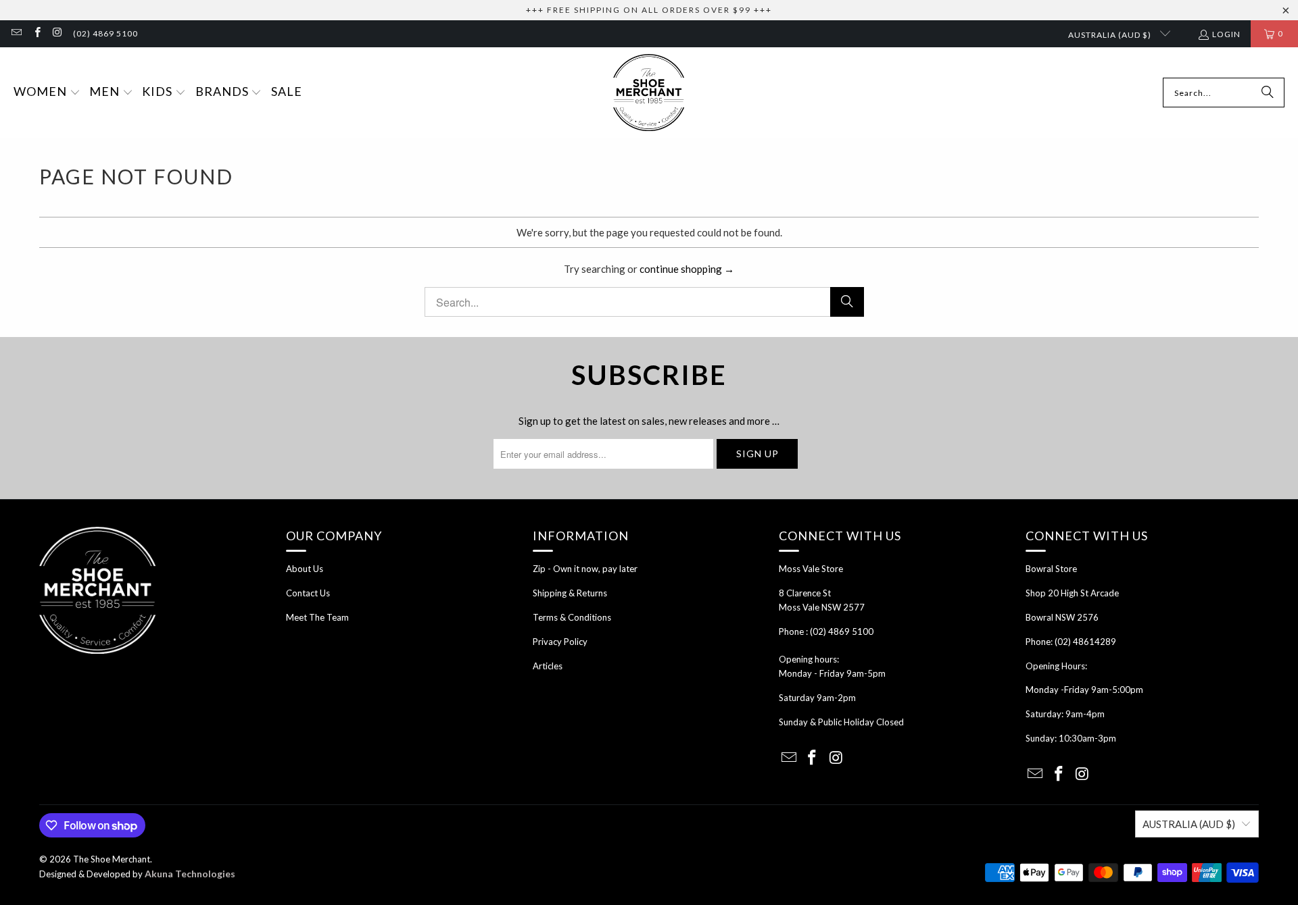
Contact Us (308, 593)
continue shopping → (687, 269)
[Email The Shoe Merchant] (16, 33)
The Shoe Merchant (111, 859)
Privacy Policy (560, 641)
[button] (47, 92)
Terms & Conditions (572, 617)
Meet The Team (317, 617)
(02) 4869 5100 (105, 33)
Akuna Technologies (190, 873)
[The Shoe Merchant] (648, 93)
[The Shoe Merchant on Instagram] (57, 33)
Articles (547, 666)
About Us (304, 568)
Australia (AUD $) (1110, 35)
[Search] (1267, 92)
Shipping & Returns (570, 593)
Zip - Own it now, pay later (585, 568)
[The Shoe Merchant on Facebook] (36, 33)
